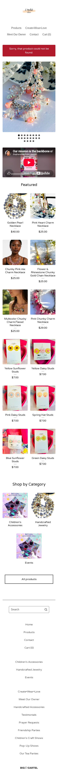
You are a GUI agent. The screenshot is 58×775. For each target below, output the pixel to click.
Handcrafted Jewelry (29, 669)
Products (16, 28)
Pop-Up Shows (29, 745)
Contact (34, 34)
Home (29, 624)
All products (29, 579)
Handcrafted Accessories (29, 707)
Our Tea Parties (29, 753)
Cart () (46, 34)
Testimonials (29, 714)
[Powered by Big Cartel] (29, 767)
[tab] (19, 135)
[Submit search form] (46, 609)
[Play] (6, 173)
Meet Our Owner (16, 34)
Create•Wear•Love (36, 28)
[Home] (29, 12)
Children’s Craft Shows (29, 738)
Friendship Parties (29, 730)
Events (29, 677)
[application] (29, 162)
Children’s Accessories (29, 662)
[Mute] (45, 173)
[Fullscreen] (51, 173)
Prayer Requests (29, 722)
